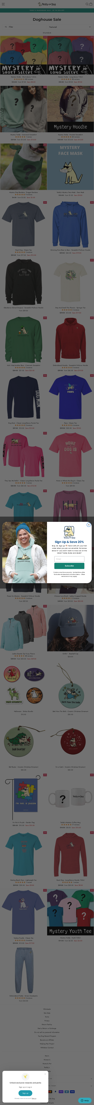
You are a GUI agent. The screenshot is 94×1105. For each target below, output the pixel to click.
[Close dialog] (89, 525)
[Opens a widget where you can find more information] (85, 1101)
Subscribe (69, 566)
